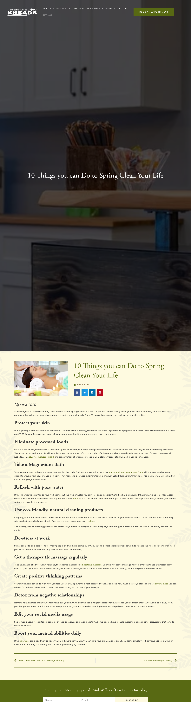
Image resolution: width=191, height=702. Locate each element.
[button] (77, 392)
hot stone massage (92, 565)
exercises (25, 641)
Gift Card (47, 15)
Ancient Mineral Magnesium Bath (126, 472)
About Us (47, 8)
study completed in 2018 (41, 457)
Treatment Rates (76, 8)
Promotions (92, 8)
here (75, 498)
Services (60, 8)
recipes (90, 521)
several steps (161, 584)
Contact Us (122, 8)
